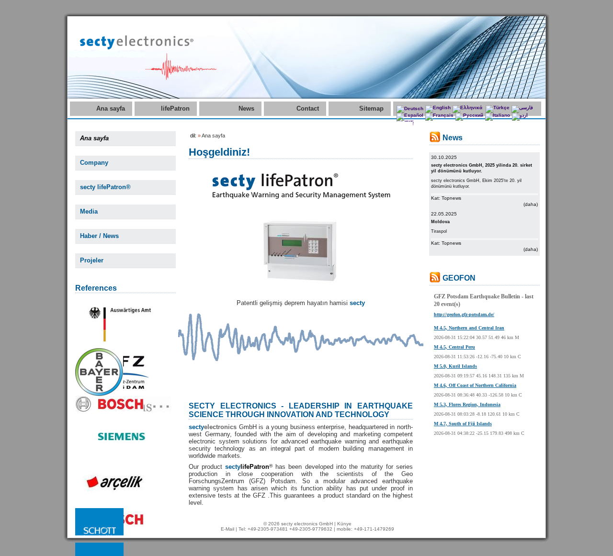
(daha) (530, 204)
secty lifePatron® (105, 187)
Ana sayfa (110, 108)
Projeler (91, 260)
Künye (344, 523)
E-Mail (227, 529)
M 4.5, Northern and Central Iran (469, 327)
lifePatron (175, 108)
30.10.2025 (444, 157)
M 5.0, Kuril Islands (455, 366)
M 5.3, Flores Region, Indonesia (467, 404)
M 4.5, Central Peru (454, 347)
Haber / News (99, 235)
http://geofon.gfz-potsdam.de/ (464, 314)
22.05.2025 (444, 213)
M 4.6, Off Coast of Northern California (475, 385)
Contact (307, 108)
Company (94, 162)
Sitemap (371, 108)
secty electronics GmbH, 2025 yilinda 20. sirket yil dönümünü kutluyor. (481, 168)
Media (89, 211)
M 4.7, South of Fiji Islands (463, 423)
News (246, 108)
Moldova (440, 221)
